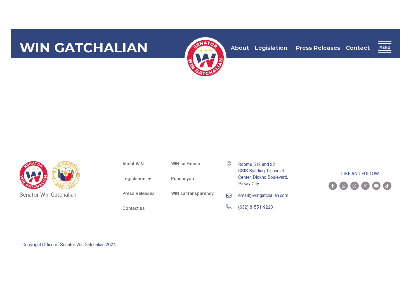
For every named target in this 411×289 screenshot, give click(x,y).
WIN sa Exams (185, 163)
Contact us (133, 208)
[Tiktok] (387, 186)
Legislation (271, 47)
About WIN (133, 163)
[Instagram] (343, 186)
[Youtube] (376, 186)
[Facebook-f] (333, 186)
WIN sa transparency (192, 193)
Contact (358, 47)
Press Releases (318, 47)
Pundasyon (182, 178)
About (240, 47)
